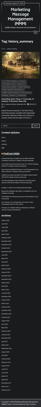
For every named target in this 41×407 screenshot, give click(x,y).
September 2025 (6, 251)
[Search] (35, 32)
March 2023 (5, 303)
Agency (3, 141)
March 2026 (5, 234)
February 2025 (6, 269)
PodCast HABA (11, 153)
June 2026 (4, 227)
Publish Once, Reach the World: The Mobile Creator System (19, 175)
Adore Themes (31, 404)
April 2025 (4, 262)
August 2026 (5, 220)
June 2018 (4, 373)
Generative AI (22, 84)
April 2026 (4, 231)
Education (23, 81)
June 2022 (4, 324)
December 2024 (6, 276)
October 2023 (5, 300)
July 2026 (4, 224)
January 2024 (5, 293)
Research (13, 95)
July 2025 (4, 255)
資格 (2, 148)
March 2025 (5, 265)
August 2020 (5, 352)
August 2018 (5, 366)
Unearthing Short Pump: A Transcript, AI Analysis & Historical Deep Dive (17, 100)
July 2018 (4, 369)
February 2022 (6, 331)
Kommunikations (26, 92)
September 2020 (6, 348)
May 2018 (4, 376)
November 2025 (6, 244)
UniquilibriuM (21, 95)
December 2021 (6, 338)
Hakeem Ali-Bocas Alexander (10, 92)
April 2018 (4, 379)
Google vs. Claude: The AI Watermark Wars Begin (16, 188)
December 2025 (6, 241)
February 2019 (6, 362)
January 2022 (5, 334)
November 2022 (6, 314)
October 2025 (5, 248)
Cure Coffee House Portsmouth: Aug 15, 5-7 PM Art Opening (19, 164)
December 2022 (6, 310)
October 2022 (5, 317)
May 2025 (4, 258)
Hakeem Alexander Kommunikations (13, 89)
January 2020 (5, 359)
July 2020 (4, 355)
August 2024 (5, 282)
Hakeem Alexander (23, 87)
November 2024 (6, 279)
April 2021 (4, 341)
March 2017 (5, 386)
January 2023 (5, 307)
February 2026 (6, 237)
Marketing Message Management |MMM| (20, 16)
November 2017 (6, 383)
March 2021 (5, 345)
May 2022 (4, 327)
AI (2, 81)
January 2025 (5, 272)
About (3, 137)
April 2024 (4, 286)
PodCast (4, 144)
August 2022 (5, 321)
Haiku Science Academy (9, 87)
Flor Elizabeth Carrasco (9, 84)
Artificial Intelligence (12, 81)
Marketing (5, 95)
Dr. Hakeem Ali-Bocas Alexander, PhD (14, 104)
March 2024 (5, 289)
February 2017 (6, 390)
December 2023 (6, 296)
